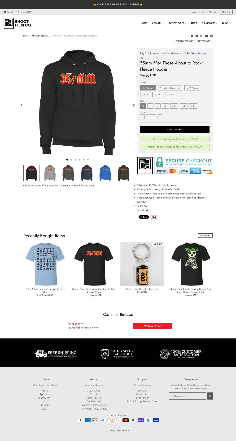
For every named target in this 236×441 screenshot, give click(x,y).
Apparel (44, 394)
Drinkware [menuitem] (208, 23)
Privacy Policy (142, 398)
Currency (22, 12)
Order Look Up (198, 12)
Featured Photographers (94, 405)
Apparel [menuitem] (157, 23)
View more (205, 235)
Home (26, 36)
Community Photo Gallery (93, 408)
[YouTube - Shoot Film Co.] (206, 35)
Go (210, 396)
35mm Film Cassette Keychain (142, 289)
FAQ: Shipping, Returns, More (142, 401)
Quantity (144, 113)
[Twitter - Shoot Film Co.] (192, 35)
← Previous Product (183, 41)
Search (93, 394)
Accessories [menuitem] (176, 23)
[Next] (134, 105)
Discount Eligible (40, 36)
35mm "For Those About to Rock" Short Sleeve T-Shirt (93, 290)
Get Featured (94, 401)
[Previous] (21, 105)
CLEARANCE (94, 390)
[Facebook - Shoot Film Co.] (196, 35)
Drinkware (44, 405)
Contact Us (142, 394)
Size (142, 101)
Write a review (153, 326)
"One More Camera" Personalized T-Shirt (45, 290)
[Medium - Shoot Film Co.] (211, 35)
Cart (228, 12)
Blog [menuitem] (225, 23)
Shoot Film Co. (93, 398)
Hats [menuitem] (194, 23)
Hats (45, 401)
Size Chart (142, 210)
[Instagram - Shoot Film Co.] (201, 35)
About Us (142, 390)
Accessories (44, 398)
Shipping (213, 12)
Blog (44, 408)
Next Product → (205, 41)
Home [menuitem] (144, 23)
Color (143, 83)
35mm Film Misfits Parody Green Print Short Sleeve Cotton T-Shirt (190, 290)
